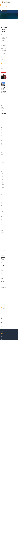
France (6, 70)
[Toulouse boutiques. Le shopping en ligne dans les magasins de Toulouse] (1, 315)
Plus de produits (2, 108)
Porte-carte (5, 69)
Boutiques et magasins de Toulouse (3, 88)
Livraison (2, 102)
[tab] (3, 100)
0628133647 (2, 278)
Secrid (3, 74)
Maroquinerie (2, 69)
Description (3, 100)
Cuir (3, 55)
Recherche (2, 255)
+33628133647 (2, 283)
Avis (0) (1, 105)
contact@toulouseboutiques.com (4, 287)
